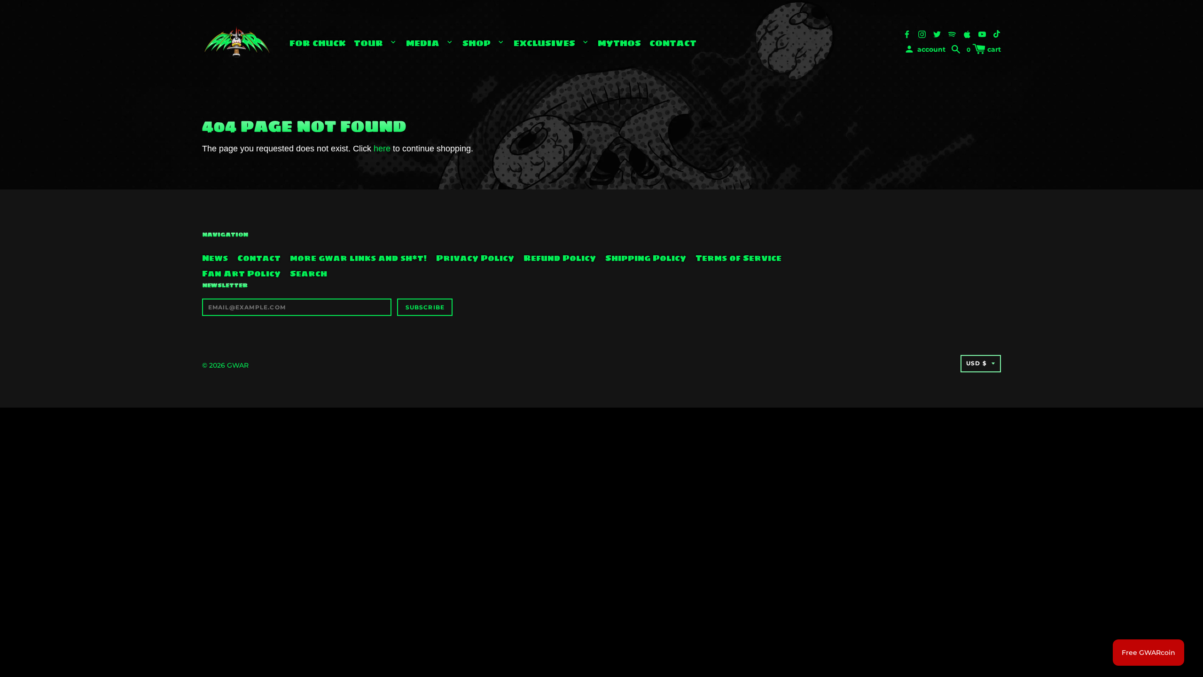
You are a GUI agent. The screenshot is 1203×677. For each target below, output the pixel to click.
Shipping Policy (645, 258)
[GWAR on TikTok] (997, 33)
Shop (477, 43)
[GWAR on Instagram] (922, 33)
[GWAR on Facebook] (907, 33)
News (215, 258)
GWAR (238, 365)
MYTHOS (619, 43)
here (382, 148)
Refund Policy (559, 258)
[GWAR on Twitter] (937, 33)
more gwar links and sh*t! (358, 258)
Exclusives (546, 43)
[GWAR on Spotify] (952, 33)
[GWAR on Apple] (967, 33)
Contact (672, 43)
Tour (369, 43)
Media (424, 43)
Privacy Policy (475, 258)
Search (308, 273)
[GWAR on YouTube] (982, 33)
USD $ (976, 363)
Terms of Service (738, 258)
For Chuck (317, 43)
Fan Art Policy (241, 273)
